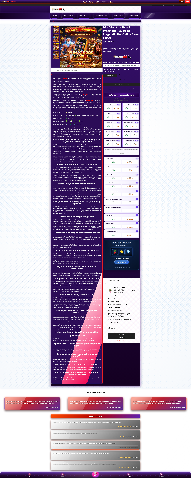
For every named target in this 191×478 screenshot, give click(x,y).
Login (62, 476)
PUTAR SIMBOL (121, 262)
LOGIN (181, 1)
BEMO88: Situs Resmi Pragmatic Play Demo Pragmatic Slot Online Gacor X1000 (166, 5)
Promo (29, 476)
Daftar (95, 475)
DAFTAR (187, 1)
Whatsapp (128, 476)
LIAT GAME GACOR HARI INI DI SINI (122, 84)
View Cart (121, 334)
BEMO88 (53, 21)
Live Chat (161, 476)
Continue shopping (122, 340)
